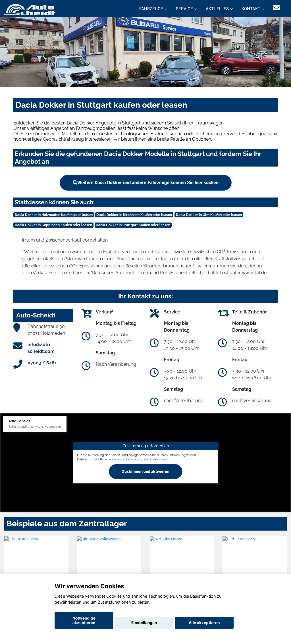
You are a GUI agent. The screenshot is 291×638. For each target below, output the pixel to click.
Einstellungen (144, 622)
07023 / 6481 (42, 362)
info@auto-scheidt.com (41, 348)
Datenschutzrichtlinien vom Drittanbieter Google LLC (115, 459)
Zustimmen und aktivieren (145, 471)
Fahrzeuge (151, 8)
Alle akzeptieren (204, 622)
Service (184, 8)
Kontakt (251, 8)
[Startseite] (29, 9)
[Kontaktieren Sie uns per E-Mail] (276, 8)
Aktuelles (217, 8)
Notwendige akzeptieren (83, 620)
